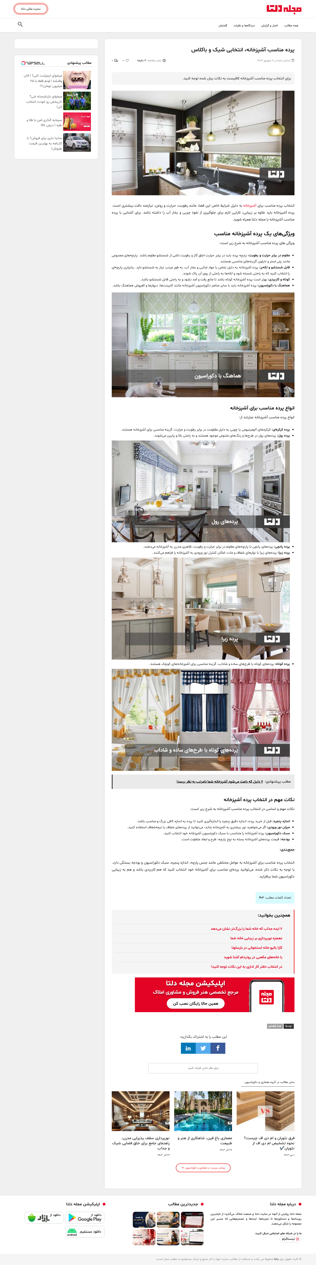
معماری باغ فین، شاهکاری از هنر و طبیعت (205, 1141)
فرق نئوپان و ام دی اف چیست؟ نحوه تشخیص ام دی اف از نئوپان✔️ (269, 1143)
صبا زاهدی (275, 1026)
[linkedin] (188, 1048)
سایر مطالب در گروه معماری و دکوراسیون (269, 1082)
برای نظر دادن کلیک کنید (203, 1068)
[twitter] (203, 1048)
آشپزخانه (250, 205)
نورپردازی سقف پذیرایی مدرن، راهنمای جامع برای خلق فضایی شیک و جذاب (141, 1143)
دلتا (276, 1259)
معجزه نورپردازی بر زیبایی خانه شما (256, 938)
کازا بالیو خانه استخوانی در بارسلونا (257, 947)
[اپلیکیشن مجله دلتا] (85, 1219)
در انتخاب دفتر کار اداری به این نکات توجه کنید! (246, 966)
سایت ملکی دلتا (30, 9)
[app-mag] (214, 980)
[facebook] (218, 1048)
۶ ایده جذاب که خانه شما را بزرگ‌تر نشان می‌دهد (246, 928)
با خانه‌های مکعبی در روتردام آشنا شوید (253, 957)
